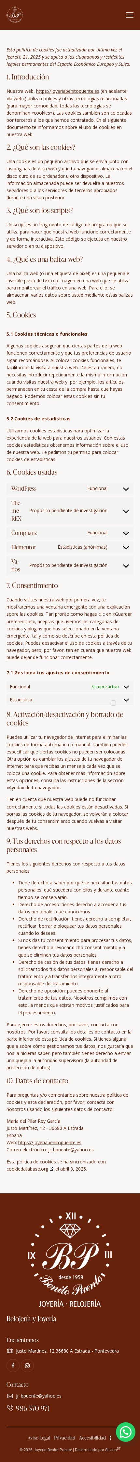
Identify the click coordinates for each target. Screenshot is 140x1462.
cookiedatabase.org (27, 1169)
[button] (125, 1432)
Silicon (112, 1450)
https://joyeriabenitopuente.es (67, 91)
